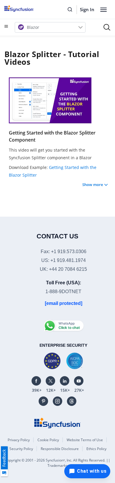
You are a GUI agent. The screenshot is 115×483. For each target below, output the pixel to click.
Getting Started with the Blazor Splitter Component (52, 136)
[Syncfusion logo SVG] (25, 8)
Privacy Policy (19, 439)
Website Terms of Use (85, 439)
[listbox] (50, 27)
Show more (92, 184)
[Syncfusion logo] (57, 422)
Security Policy (21, 448)
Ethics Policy (96, 448)
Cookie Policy (48, 439)
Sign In (87, 9)
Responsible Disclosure (60, 448)
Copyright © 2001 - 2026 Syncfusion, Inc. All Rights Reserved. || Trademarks (57, 463)
